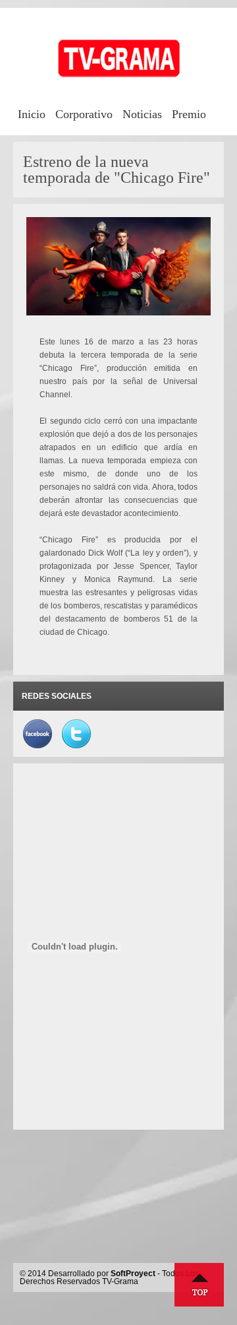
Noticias (142, 114)
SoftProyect (133, 1273)
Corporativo (84, 114)
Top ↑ (199, 1285)
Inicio (31, 114)
